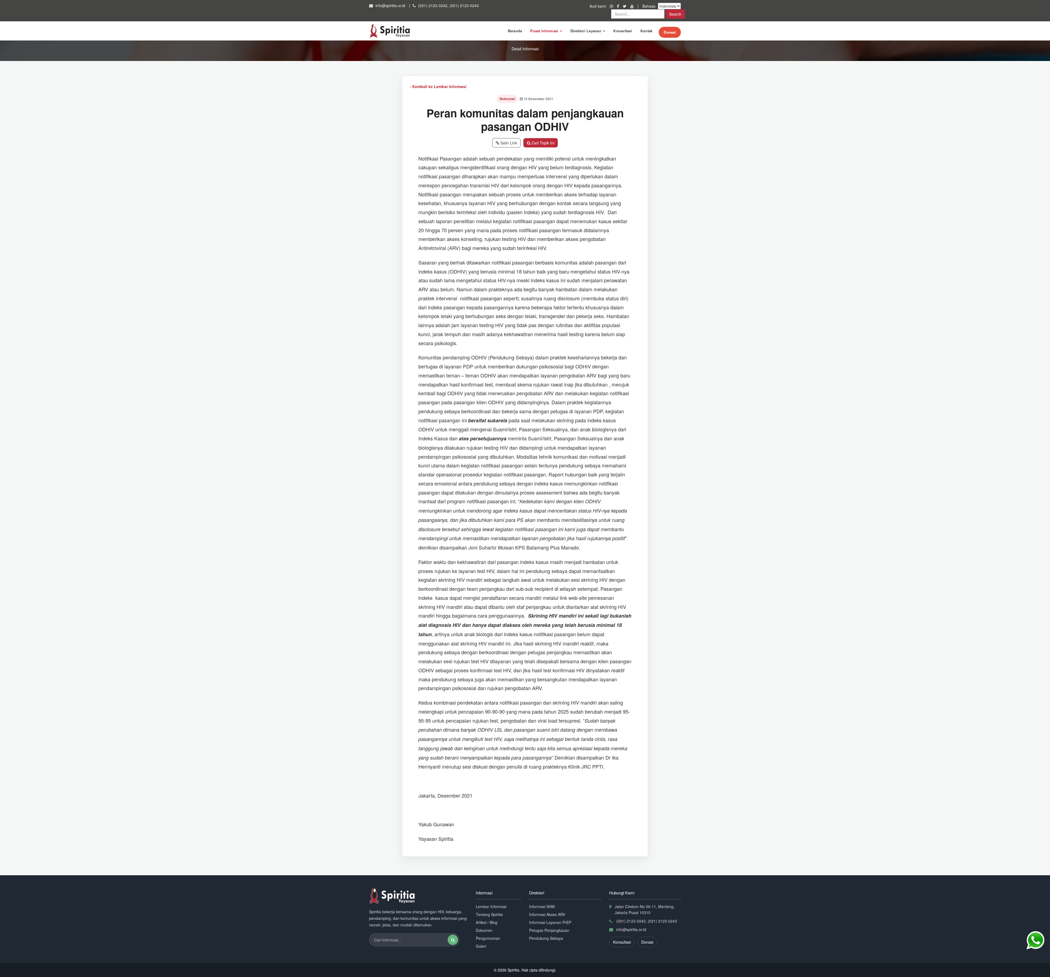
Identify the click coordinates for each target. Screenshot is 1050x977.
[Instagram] (612, 6)
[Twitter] (625, 6)
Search (675, 14)
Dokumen (484, 930)
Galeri (481, 946)
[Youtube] (632, 6)
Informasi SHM (542, 906)
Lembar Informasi (491, 906)
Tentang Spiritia (489, 914)
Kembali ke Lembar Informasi (438, 86)
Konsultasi (622, 30)
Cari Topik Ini (542, 143)
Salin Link (508, 143)
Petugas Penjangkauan (549, 930)
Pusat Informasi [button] (544, 30)
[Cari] (453, 940)
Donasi (670, 32)
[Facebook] (618, 6)
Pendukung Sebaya (546, 938)
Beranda (515, 30)
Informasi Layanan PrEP (550, 922)
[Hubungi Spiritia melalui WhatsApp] (1035, 940)
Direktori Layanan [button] (586, 30)
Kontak (646, 30)
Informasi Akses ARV (547, 914)
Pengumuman (488, 938)
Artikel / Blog (486, 922)
